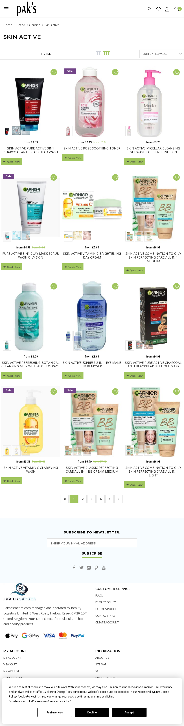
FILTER (46, 53)
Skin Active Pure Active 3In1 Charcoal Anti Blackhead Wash (31, 150)
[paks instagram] (89, 568)
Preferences (54, 712)
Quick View (13, 161)
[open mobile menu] (6, 9)
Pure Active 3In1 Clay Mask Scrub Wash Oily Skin (30, 255)
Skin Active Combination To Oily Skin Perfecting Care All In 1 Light (153, 471)
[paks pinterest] (96, 568)
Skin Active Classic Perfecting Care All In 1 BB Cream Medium (92, 469)
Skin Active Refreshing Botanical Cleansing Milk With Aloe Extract (30, 364)
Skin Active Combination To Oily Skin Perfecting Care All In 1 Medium (153, 257)
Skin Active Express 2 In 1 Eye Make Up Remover (92, 364)
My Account (12, 658)
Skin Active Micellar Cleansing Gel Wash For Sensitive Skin (153, 150)
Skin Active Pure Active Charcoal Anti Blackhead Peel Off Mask (153, 364)
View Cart (10, 664)
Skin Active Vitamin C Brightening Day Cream (92, 255)
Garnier (34, 25)
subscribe (92, 553)
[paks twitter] (81, 568)
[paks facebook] (74, 568)
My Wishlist (11, 671)
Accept (129, 712)
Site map (101, 664)
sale (98, 671)
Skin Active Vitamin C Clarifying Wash (31, 469)
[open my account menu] (167, 9)
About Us (102, 658)
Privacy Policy (105, 602)
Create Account (107, 622)
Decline (92, 712)
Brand (20, 25)
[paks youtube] (103, 568)
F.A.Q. (99, 595)
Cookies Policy (105, 609)
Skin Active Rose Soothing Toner (92, 148)
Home (7, 25)
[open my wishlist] (158, 9)
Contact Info (105, 616)
